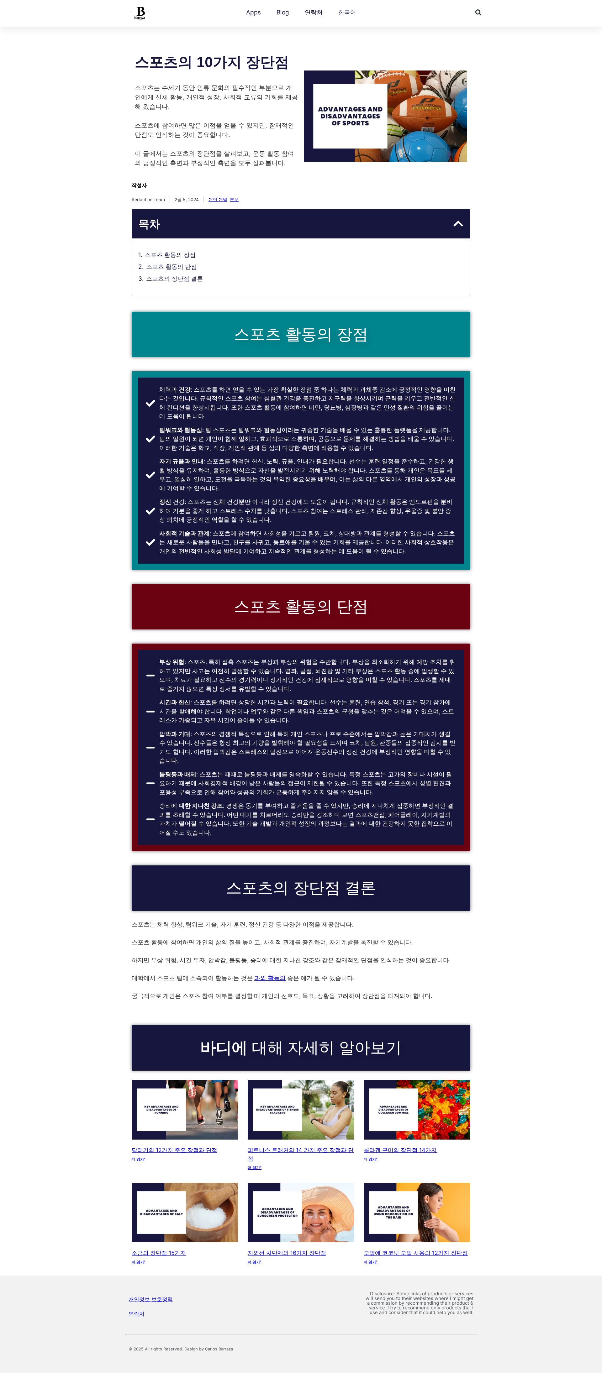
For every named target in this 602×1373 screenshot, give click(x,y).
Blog (283, 12)
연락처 (314, 12)
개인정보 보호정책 (151, 1299)
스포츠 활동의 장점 (170, 254)
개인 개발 (218, 199)
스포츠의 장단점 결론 (174, 278)
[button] (478, 12)
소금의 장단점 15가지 (159, 1253)
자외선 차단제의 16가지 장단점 (287, 1253)
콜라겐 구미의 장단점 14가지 (400, 1150)
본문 (234, 199)
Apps (253, 12)
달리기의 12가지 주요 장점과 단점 (174, 1150)
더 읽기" (138, 1159)
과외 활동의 (270, 978)
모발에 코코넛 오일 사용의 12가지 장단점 (416, 1253)
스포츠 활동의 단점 (171, 266)
